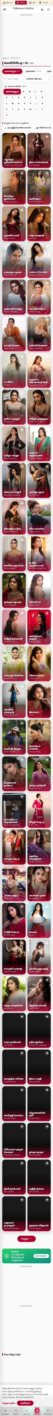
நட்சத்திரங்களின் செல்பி (17, 128)
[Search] (48, 9)
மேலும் (25, 1238)
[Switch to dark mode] (42, 9)
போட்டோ (15, 57)
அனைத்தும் (12, 91)
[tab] (12, 71)
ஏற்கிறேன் (25, 1403)
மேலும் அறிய (9, 1403)
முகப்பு (5, 57)
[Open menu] (4, 9)
